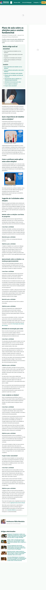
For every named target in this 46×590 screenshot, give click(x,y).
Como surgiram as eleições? (11, 83)
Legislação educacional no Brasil (17, 502)
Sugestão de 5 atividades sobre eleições (13, 73)
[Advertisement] (23, 15)
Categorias (36, 2)
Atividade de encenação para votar (13, 82)
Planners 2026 (17, 2)
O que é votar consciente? (11, 85)
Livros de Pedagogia (26, 2)
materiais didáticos (11, 510)
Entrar (43, 2)
